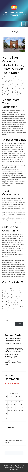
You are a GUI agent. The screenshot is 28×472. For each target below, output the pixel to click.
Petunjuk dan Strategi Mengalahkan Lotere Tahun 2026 (13, 362)
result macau (15, 440)
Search (7, 321)
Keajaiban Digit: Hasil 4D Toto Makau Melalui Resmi (13, 344)
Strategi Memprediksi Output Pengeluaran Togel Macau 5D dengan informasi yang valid (14, 349)
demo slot (8, 440)
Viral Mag (18, 467)
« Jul (6, 418)
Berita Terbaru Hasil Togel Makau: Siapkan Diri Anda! (13, 339)
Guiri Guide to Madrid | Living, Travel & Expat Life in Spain (14, 14)
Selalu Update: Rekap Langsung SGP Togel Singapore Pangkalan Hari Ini (13, 356)
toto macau (9, 453)
